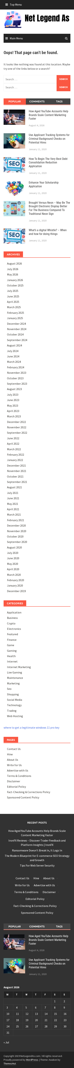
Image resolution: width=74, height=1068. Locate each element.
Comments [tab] (37, 101)
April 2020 (13, 569)
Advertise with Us (17, 770)
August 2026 (14, 263)
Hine (10, 754)
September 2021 (17, 482)
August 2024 (14, 345)
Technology (14, 705)
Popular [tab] (14, 101)
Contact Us (14, 749)
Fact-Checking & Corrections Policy (28, 792)
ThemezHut (10, 1063)
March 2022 (14, 449)
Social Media (14, 699)
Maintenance (15, 678)
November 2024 (16, 329)
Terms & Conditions (19, 776)
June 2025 (13, 296)
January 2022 (15, 460)
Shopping (13, 694)
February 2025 (15, 312)
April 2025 (13, 302)
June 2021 (13, 498)
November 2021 (16, 471)
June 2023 (13, 400)
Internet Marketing (19, 667)
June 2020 (13, 558)
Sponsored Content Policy (23, 797)
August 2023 (14, 389)
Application (14, 612)
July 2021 (12, 493)
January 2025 (15, 318)
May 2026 (12, 274)
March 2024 (14, 361)
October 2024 (15, 334)
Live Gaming (14, 672)
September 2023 (17, 383)
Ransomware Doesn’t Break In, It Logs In (37, 850)
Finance (12, 639)
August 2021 (14, 487)
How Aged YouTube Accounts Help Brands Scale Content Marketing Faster (48, 115)
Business (12, 618)
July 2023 (12, 394)
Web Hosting (15, 716)
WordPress (32, 1059)
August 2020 (14, 547)
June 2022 (13, 438)
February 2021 (15, 520)
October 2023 (15, 378)
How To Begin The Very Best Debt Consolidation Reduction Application (48, 162)
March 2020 (14, 574)
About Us (12, 759)
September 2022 (17, 432)
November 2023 (16, 372)
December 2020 (16, 525)
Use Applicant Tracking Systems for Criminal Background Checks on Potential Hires (49, 138)
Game (10, 645)
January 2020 (15, 585)
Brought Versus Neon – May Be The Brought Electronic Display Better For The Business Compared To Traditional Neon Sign (49, 208)
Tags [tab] (59, 101)
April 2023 (13, 411)
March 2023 (14, 416)
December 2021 (16, 465)
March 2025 (14, 307)
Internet (12, 661)
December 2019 (16, 591)
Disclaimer (13, 781)
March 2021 (14, 514)
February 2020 (15, 580)
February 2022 (15, 454)
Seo (9, 689)
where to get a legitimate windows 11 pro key (31, 727)
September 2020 (17, 542)
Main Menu (16, 38)
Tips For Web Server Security (37, 865)
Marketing (13, 683)
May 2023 (12, 405)
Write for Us (14, 765)
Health (11, 656)
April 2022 (13, 443)
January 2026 (15, 280)
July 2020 (12, 553)
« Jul (6, 1042)
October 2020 (15, 536)
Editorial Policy (16, 786)
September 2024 (17, 340)
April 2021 (13, 509)
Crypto (11, 623)
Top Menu (16, 4)
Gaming (12, 650)
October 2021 (15, 476)
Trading (12, 710)
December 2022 (16, 422)
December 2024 (16, 323)
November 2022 (16, 427)
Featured (12, 634)
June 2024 (13, 356)
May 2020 (12, 564)
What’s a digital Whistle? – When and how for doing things (48, 232)
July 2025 (12, 291)
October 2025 (15, 285)
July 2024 (12, 351)
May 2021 (12, 504)
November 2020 (16, 531)
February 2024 (15, 367)
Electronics (14, 629)
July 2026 (12, 269)
